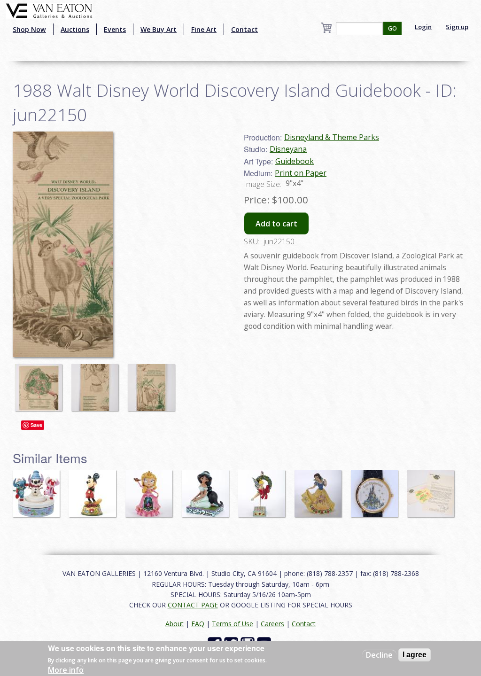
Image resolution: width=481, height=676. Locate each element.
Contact (244, 29)
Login (423, 27)
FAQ (197, 623)
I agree (415, 655)
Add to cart (276, 223)
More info (66, 670)
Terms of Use (232, 623)
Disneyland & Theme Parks (331, 137)
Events (115, 29)
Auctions (75, 29)
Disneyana (288, 149)
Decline (379, 655)
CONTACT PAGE (193, 604)
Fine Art (204, 29)
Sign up (457, 27)
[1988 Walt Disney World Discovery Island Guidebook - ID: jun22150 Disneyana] (63, 243)
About (174, 623)
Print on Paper (300, 173)
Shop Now (29, 29)
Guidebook (294, 161)
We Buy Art (158, 29)
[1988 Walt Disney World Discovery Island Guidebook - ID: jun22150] (41, 383)
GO (392, 28)
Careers (272, 623)
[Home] (49, 10)
